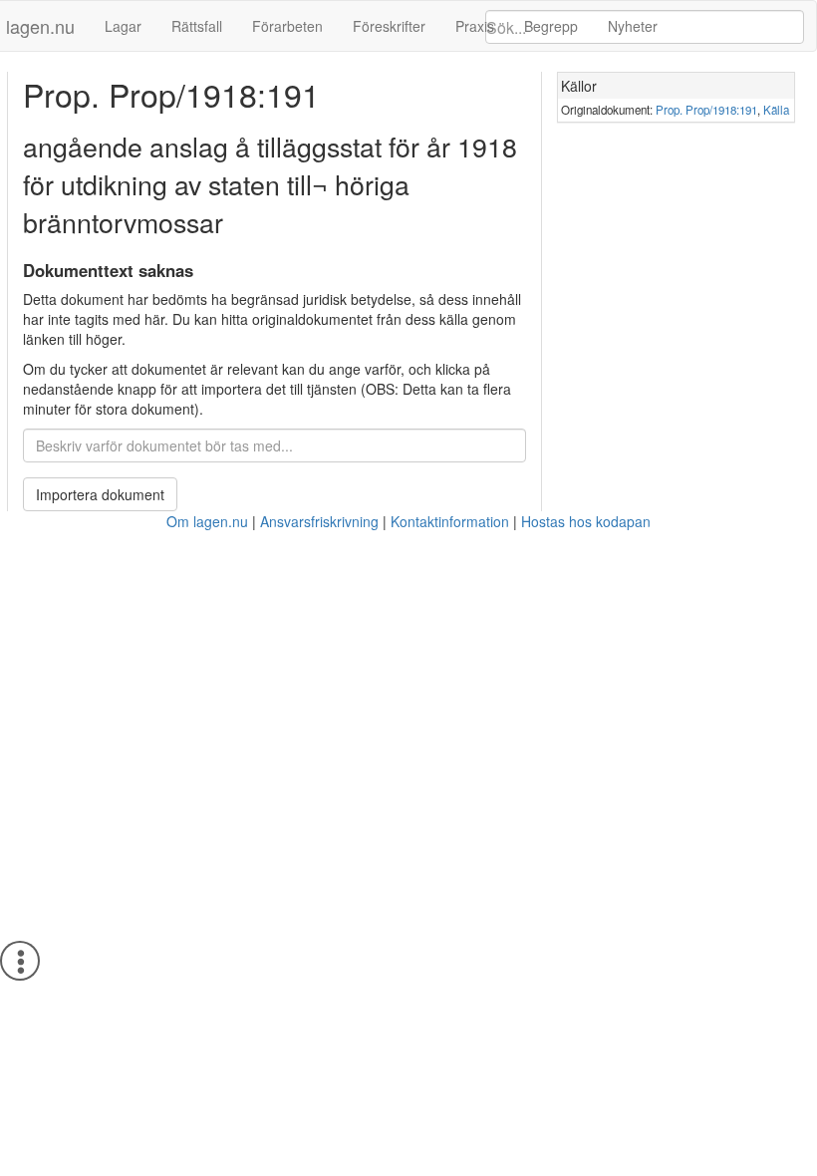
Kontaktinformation (450, 521)
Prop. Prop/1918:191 (706, 110)
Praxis (474, 26)
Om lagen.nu (207, 521)
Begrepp (551, 26)
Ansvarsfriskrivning (319, 521)
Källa (776, 110)
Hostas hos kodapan (586, 521)
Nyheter (633, 26)
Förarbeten (287, 26)
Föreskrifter (389, 26)
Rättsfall (196, 26)
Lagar (123, 26)
